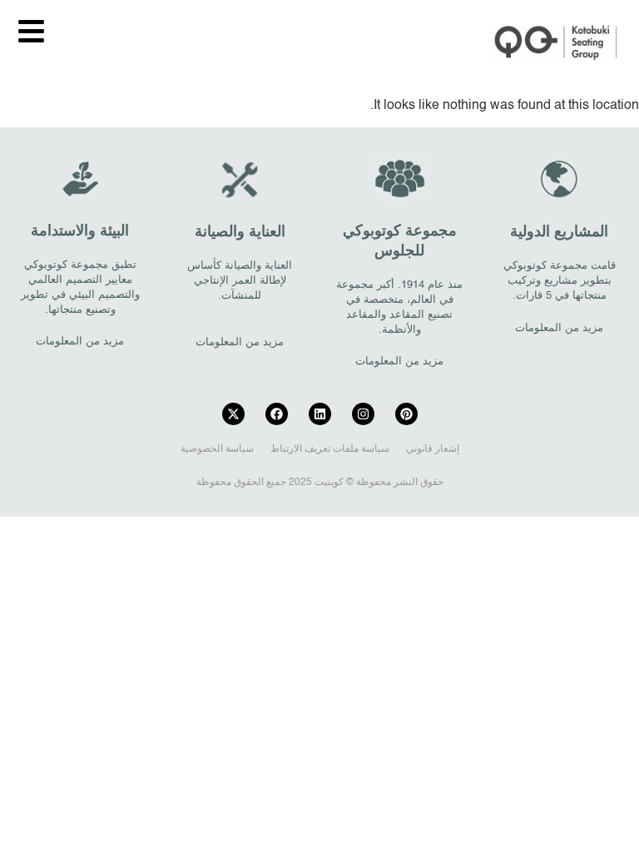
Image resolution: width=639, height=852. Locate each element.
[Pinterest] (406, 414)
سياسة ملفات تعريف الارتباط (329, 449)
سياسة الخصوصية (217, 449)
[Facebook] (276, 414)
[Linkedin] (320, 414)
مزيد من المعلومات (559, 328)
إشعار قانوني (432, 449)
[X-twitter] (233, 414)
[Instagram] (363, 414)
